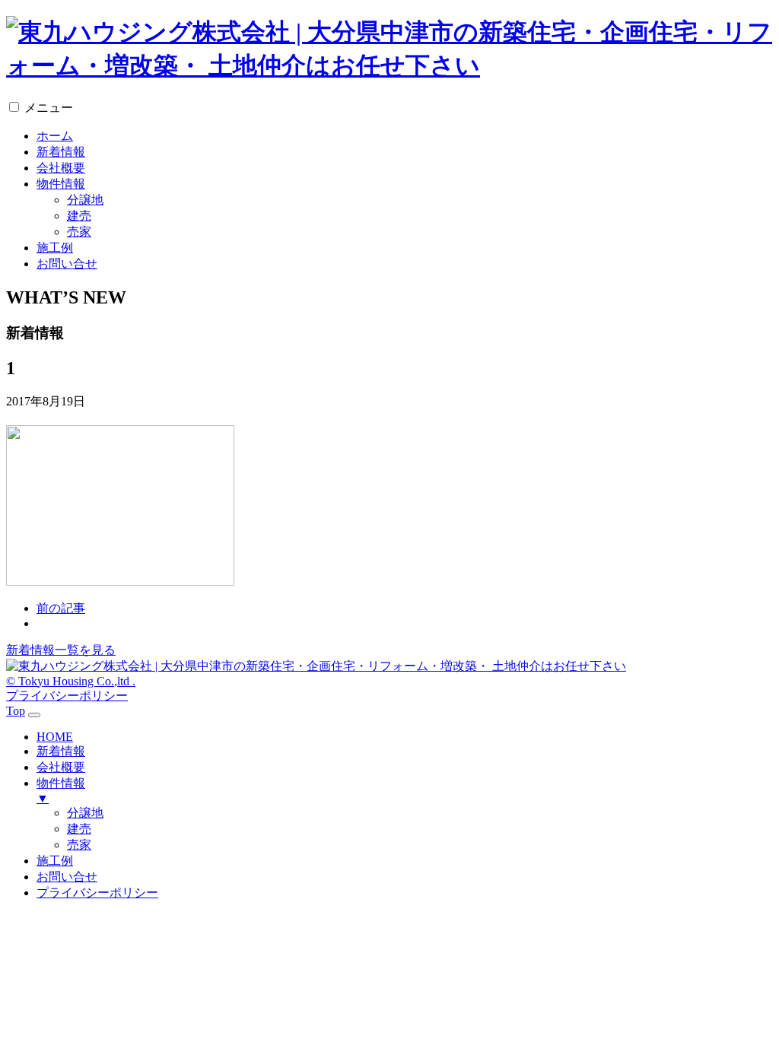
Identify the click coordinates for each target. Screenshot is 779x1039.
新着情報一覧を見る (61, 649)
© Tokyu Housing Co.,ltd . (70, 681)
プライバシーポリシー (67, 695)
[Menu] (34, 715)
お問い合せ (67, 263)
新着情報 (61, 151)
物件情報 (61, 183)
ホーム (55, 135)
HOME (55, 736)
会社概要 (61, 167)
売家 (79, 231)
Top (15, 710)
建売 (79, 215)
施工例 (55, 247)
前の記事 (61, 608)
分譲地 (85, 199)
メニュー (48, 107)
